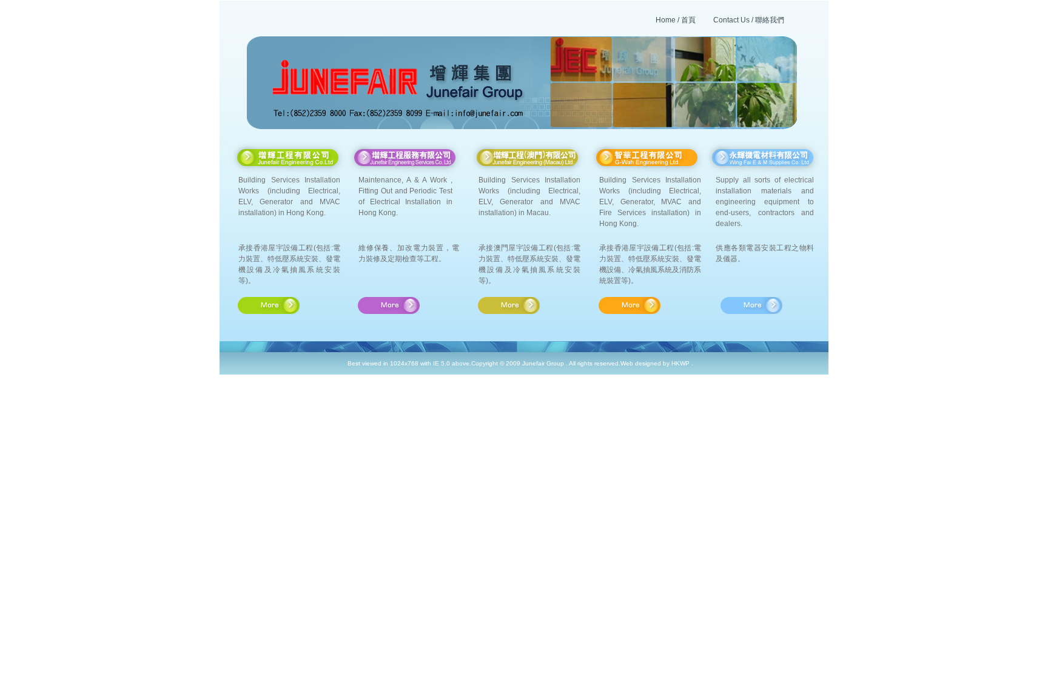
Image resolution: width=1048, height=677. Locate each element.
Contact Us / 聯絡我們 (748, 20)
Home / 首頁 (676, 20)
